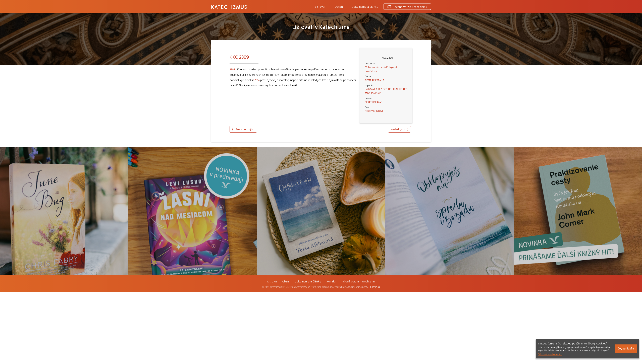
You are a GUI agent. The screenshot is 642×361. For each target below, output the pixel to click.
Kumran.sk (375, 287)
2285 (256, 80)
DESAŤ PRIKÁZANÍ (374, 101)
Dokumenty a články (365, 6)
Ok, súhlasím (626, 348)
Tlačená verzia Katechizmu (410, 6)
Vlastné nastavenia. (550, 354)
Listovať (320, 6)
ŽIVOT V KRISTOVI (374, 110)
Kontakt (331, 281)
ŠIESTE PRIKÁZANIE (374, 80)
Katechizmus (229, 6)
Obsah (339, 6)
